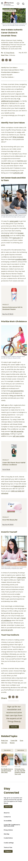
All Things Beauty (9, 52)
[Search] (23, 3)
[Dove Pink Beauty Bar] (14, 507)
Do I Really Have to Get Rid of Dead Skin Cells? (7, 770)
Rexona (12, 742)
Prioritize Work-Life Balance (10, 72)
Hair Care (4, 742)
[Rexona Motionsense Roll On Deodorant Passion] (14, 294)
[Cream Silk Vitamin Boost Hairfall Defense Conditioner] (14, 450)
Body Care (4, 740)
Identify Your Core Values (9, 67)
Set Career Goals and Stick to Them (12, 70)
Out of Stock (6, 469)
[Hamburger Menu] (2, 3)
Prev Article (7, 750)
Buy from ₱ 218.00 (7, 524)
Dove (21, 740)
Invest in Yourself (6, 74)
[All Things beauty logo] (9, 2)
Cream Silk (14, 740)
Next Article (20, 750)
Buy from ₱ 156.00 (7, 314)
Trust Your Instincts (7, 77)
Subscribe (14, 727)
